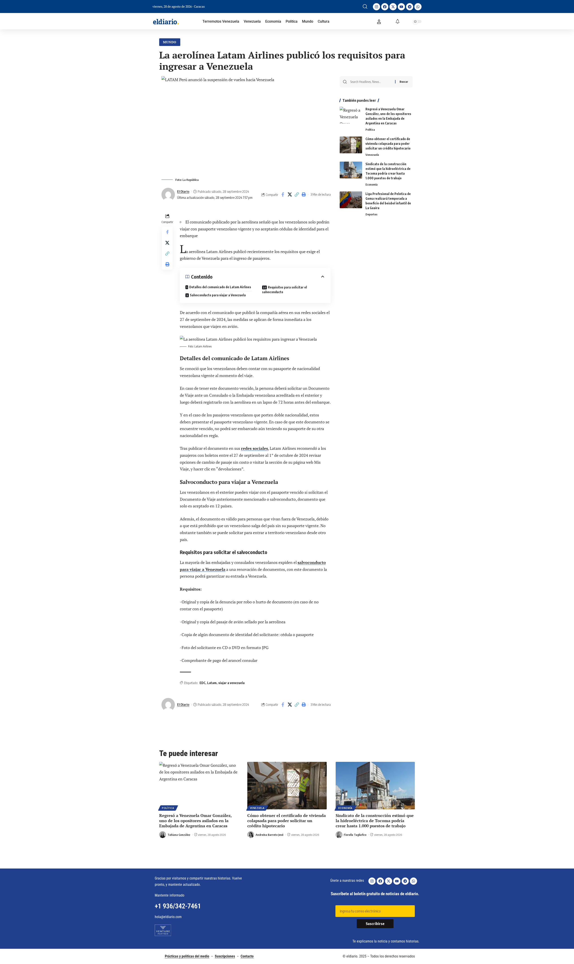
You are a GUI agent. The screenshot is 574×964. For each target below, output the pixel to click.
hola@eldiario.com (168, 917)
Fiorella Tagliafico (355, 834)
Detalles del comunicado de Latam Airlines (220, 287)
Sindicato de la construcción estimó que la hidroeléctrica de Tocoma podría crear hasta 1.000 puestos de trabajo (375, 821)
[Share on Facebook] (283, 194)
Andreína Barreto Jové (269, 834)
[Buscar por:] (371, 81)
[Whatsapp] (418, 6)
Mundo (169, 42)
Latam (212, 683)
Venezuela (372, 154)
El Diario (183, 191)
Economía (371, 184)
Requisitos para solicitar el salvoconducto (284, 289)
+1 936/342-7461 (178, 906)
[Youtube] (401, 6)
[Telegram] (409, 6)
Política (370, 129)
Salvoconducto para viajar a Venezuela (218, 295)
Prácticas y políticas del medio (187, 956)
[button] (365, 6)
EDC (202, 683)
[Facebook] (384, 6)
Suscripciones (225, 956)
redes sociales (254, 448)
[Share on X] (290, 194)
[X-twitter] (393, 6)
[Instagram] (376, 6)
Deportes (371, 214)
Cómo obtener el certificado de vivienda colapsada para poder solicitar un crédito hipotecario (388, 143)
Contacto (247, 956)
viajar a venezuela (231, 683)
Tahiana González (178, 834)
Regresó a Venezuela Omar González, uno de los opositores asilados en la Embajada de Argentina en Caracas (195, 821)
